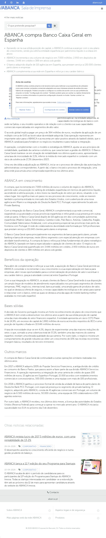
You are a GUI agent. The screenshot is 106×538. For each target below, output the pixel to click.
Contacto (54, 492)
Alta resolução (12, 119)
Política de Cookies (64, 102)
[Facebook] (5, 2)
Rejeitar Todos (25, 110)
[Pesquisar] (49, 26)
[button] (102, 8)
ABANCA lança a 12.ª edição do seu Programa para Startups (39, 463)
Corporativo (29, 446)
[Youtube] (24, 2)
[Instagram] (11, 2)
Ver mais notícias (14, 17)
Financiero (45, 446)
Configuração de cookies (55, 110)
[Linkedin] (17, 2)
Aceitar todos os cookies (79, 110)
